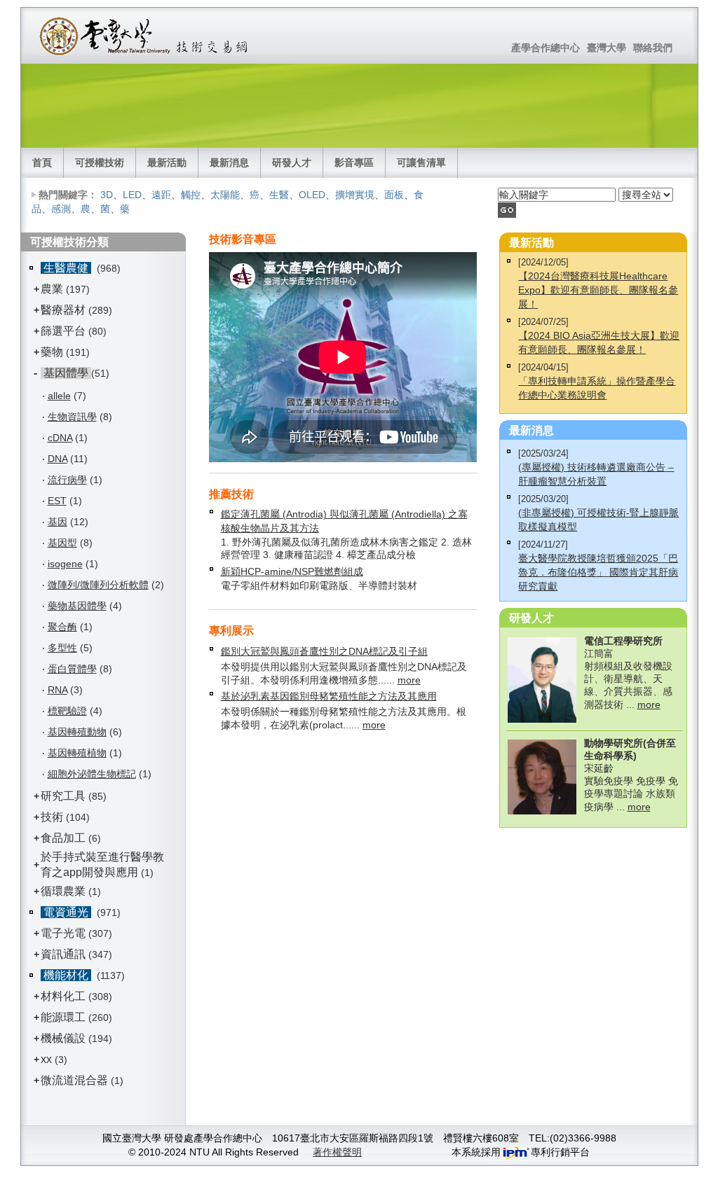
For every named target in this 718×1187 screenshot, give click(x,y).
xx (46, 1059)
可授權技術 (99, 162)
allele (59, 395)
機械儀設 (63, 1038)
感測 (61, 208)
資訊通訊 (63, 954)
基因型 (62, 542)
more (409, 680)
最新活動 (167, 162)
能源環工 (63, 1017)
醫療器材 (64, 310)
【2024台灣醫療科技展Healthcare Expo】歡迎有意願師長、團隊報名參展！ (598, 290)
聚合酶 (62, 626)
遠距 (161, 194)
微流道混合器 (74, 1080)
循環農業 (63, 891)
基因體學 (66, 373)
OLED (312, 194)
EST (57, 500)
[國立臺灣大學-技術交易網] (145, 35)
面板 (394, 194)
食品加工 (63, 838)
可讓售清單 (421, 162)
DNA (57, 458)
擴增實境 (354, 194)
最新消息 (229, 162)
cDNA (60, 437)
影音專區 (354, 162)
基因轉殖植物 (77, 752)
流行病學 (67, 479)
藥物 (52, 352)
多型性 (62, 647)
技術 (52, 817)
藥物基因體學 (77, 605)
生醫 (279, 194)
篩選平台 (63, 331)
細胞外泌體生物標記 (92, 773)
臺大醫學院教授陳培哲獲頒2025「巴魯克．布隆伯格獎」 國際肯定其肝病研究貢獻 (598, 572)
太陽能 (225, 194)
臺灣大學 (606, 47)
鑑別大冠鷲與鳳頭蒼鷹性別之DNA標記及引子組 (324, 651)
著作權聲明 (337, 1152)
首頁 (42, 162)
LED (132, 194)
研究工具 (63, 796)
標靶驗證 (67, 710)
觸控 (191, 194)
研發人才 (291, 162)
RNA (57, 689)
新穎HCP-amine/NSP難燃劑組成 (292, 571)
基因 (57, 521)
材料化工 (63, 996)
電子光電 (63, 933)
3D (106, 194)
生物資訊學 (72, 416)
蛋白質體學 (72, 668)
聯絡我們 (652, 47)
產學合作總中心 (545, 47)
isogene (65, 563)
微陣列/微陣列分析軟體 (98, 584)
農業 (52, 289)
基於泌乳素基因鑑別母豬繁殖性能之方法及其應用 (329, 696)
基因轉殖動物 (77, 731)
